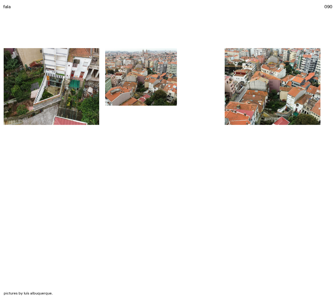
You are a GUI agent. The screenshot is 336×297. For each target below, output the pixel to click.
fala (7, 6)
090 (328, 6)
